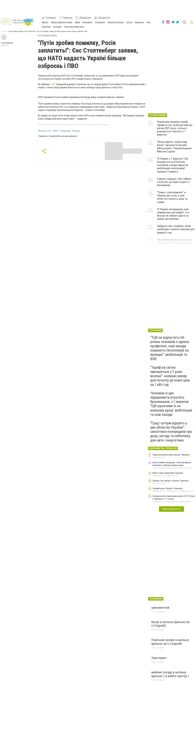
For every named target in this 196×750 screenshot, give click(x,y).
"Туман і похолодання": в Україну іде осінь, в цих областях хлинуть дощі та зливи (172, 197)
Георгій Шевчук (7, 43)
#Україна (76, 131)
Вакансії (45, 22)
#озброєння (65, 131)
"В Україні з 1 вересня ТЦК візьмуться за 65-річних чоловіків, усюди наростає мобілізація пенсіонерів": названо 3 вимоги (172, 165)
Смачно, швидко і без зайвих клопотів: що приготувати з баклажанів (174, 182)
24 (52, 84)
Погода (129, 22)
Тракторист (159, 658)
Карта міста (139, 22)
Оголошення (100, 22)
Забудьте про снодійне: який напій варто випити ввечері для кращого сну (175, 229)
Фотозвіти (57, 27)
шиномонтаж (160, 607)
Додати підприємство (171, 509)
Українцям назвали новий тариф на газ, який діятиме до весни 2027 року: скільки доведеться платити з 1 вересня (174, 128)
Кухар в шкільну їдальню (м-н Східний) (170, 624)
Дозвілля (104, 17)
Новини (67, 17)
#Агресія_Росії (44, 131)
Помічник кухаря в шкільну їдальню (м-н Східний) (170, 642)
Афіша (77, 22)
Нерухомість (87, 22)
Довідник (85, 17)
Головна (50, 17)
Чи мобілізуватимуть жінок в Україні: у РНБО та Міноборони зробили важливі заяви (175, 243)
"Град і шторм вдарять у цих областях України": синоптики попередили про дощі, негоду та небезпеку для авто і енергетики (171, 431)
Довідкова (46, 27)
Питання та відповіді (115, 22)
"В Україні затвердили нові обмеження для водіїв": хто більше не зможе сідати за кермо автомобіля (173, 214)
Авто (149, 22)
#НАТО (56, 131)
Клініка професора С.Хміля (61, 22)
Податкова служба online (74, 27)
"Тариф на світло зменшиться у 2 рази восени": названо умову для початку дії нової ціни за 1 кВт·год (170, 376)
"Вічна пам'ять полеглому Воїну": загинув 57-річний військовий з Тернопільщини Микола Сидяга (174, 146)
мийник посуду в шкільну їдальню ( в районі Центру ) (170, 674)
